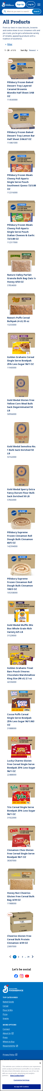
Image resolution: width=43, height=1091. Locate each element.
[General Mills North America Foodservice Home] (8, 4)
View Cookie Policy (17, 1075)
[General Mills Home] (13, 989)
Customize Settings (21, 1080)
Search (36, 11)
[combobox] (18, 11)
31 (28, 957)
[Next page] (32, 956)
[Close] (40, 1063)
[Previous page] (11, 956)
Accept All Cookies (21, 1087)
